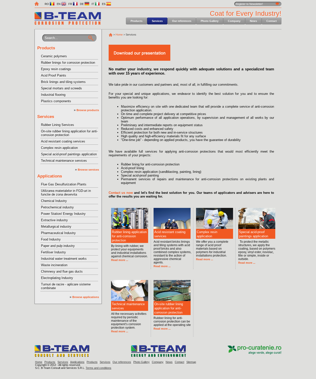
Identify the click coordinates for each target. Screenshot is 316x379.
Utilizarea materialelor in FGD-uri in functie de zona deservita (66, 192)
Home (119, 34)
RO (47, 3)
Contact (271, 21)
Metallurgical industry (56, 226)
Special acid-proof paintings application (69, 154)
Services (157, 21)
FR (70, 3)
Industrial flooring (53, 95)
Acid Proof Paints (53, 75)
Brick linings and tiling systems (63, 82)
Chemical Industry (54, 201)
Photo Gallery (209, 21)
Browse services (88, 169)
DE (82, 3)
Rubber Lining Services (57, 125)
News (253, 21)
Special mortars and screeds (61, 88)
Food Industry (51, 239)
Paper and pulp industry (58, 246)
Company (234, 21)
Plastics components (56, 101)
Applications (49, 176)
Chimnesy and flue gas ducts (62, 271)
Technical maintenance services (64, 160)
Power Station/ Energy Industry (63, 214)
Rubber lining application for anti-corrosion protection (129, 236)
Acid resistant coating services (63, 141)
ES (104, 3)
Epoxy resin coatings (56, 69)
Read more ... (119, 260)
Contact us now (121, 193)
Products (136, 21)
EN (59, 3)
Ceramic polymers (54, 56)
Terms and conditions (98, 367)
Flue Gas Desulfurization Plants (63, 184)
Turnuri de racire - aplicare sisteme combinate (66, 286)
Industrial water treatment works (64, 258)
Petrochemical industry (57, 207)
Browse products (88, 110)
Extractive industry (54, 220)
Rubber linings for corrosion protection (68, 62)
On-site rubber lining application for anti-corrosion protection (69, 133)
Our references (181, 21)
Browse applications (85, 297)
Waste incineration (54, 265)
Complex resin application (59, 148)
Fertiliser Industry (53, 252)
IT (93, 3)
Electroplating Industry (57, 278)
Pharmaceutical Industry (58, 233)
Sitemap (191, 361)
